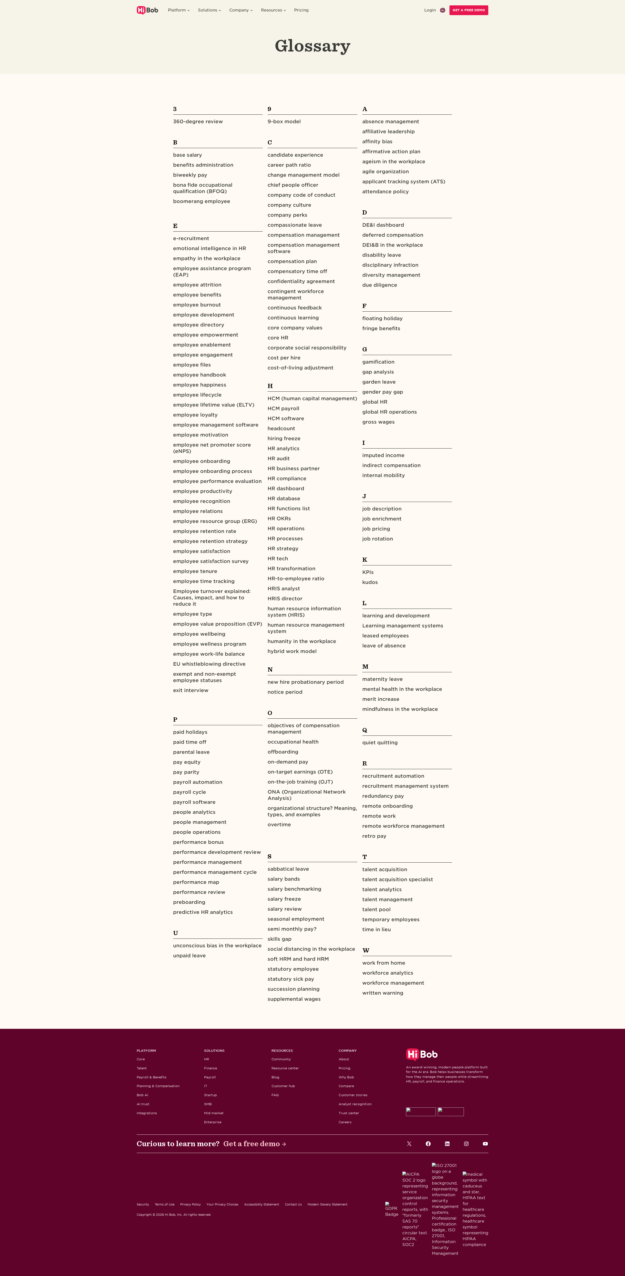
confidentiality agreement (301, 281)
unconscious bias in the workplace (217, 946)
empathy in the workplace (206, 258)
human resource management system (306, 628)
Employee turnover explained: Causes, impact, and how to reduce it (212, 597)
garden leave (379, 382)
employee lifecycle (197, 395)
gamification (378, 362)
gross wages (378, 422)
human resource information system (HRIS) (304, 612)
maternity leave (382, 679)
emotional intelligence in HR (209, 248)
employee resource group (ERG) (215, 521)
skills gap (280, 939)
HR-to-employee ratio (296, 579)
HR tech (278, 558)
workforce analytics (387, 973)
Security (143, 1204)
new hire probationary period (306, 682)
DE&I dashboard (383, 225)
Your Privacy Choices (222, 1204)
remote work (379, 816)
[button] (179, 10)
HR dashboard (286, 488)
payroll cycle (189, 792)
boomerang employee (201, 201)
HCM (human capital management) (312, 398)
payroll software (194, 802)
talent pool (376, 909)
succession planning (294, 989)
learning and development (396, 616)
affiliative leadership (388, 131)
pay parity (186, 772)
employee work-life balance (209, 654)
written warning (382, 993)
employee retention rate (204, 531)
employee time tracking (204, 581)
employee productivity (202, 491)
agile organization (385, 171)
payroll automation (197, 782)
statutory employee (293, 969)
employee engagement (203, 355)
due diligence (379, 285)
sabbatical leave (288, 869)
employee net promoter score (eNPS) (212, 448)
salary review (285, 909)
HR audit (279, 458)
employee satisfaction (201, 551)
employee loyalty (195, 415)
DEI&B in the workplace (392, 245)
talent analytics (382, 889)
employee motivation (200, 435)
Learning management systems (402, 626)
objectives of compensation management (304, 729)
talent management (387, 899)
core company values (295, 328)
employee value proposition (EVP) (217, 624)
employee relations (198, 511)
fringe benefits (381, 328)
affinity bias (377, 141)
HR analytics (284, 448)
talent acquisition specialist (397, 879)
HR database (284, 498)
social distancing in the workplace (311, 949)
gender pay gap (382, 392)
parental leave (191, 752)
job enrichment (382, 519)
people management (200, 822)
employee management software (216, 425)
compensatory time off (297, 271)
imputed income (383, 455)
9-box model (284, 121)
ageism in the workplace (393, 161)
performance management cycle (215, 872)
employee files (192, 365)
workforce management (393, 983)
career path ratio (289, 165)
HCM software (286, 418)
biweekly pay (190, 175)
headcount (281, 428)
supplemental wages (294, 999)
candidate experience (295, 155)
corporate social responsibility (307, 348)
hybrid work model (292, 651)
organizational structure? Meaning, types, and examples (312, 811)
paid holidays (190, 732)
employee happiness (199, 385)
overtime (279, 824)
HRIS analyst (284, 589)
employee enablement (202, 345)
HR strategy (283, 548)
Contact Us (293, 1204)
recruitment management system (405, 786)
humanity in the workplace (302, 641)
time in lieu (376, 929)
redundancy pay (383, 796)
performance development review (217, 852)
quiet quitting (380, 742)
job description (382, 509)
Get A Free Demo (469, 10)
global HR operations (389, 412)
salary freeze (284, 899)
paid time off (189, 742)
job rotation (377, 539)
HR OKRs (279, 518)
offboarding (283, 752)
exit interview (190, 690)
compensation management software (304, 248)
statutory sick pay (291, 979)
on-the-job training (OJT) (300, 782)
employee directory (198, 325)
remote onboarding (387, 806)
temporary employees (391, 919)
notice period (285, 692)
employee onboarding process (212, 471)
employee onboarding (201, 461)
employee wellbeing (199, 634)
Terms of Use (164, 1204)
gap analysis (378, 372)
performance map (196, 882)
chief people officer (293, 185)
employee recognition (201, 501)
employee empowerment (205, 335)
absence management (390, 121)
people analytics (194, 812)
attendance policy (385, 191)
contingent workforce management (296, 294)
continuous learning (293, 318)
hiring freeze (284, 438)
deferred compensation (392, 235)
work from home (383, 963)
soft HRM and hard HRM (298, 959)
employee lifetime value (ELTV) (213, 405)
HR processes (285, 538)
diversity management (391, 275)
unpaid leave (189, 956)
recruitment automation (393, 776)
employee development (203, 315)
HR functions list (289, 508)
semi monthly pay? (293, 929)
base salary (187, 155)
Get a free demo (251, 1144)
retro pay (374, 836)
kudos (370, 582)
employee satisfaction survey (211, 561)
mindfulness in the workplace (400, 709)
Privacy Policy (190, 1204)
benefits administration (203, 165)
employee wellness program (209, 644)
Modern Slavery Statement (327, 1204)
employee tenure (195, 571)
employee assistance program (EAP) (212, 271)
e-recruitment (191, 238)
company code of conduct (301, 195)
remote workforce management (403, 826)
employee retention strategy (210, 541)
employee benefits (197, 295)
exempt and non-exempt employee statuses (204, 677)
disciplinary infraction (390, 265)
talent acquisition (384, 869)
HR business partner (294, 468)
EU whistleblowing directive (209, 664)
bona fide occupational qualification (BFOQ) (202, 188)
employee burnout (197, 305)
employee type (192, 614)
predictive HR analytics (203, 912)
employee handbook (199, 375)
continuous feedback (295, 308)
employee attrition (197, 285)
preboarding (189, 902)
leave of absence (384, 646)
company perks (287, 215)
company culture (289, 205)
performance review (199, 892)
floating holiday (382, 318)
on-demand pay (288, 762)
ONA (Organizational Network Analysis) (307, 795)
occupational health (293, 742)
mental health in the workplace (402, 689)
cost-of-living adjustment (300, 368)
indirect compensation (391, 465)
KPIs (368, 572)
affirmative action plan (391, 151)
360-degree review (198, 121)
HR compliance (287, 478)
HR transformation (291, 569)
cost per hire (284, 358)
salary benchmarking (294, 889)
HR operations (286, 528)
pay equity (187, 762)
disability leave (381, 255)
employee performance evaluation (217, 481)
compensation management (304, 235)
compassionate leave (295, 225)
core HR (278, 338)
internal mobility (383, 475)
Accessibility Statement (261, 1204)
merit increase (380, 699)
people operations (197, 832)
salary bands (284, 879)
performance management (207, 862)
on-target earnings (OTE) (300, 772)
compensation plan (292, 261)
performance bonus (198, 842)
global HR (374, 402)
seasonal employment (296, 919)
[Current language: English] (443, 10)
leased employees (385, 636)
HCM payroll (283, 408)
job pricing (376, 529)
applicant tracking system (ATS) (403, 181)
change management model (304, 175)
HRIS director (285, 599)
